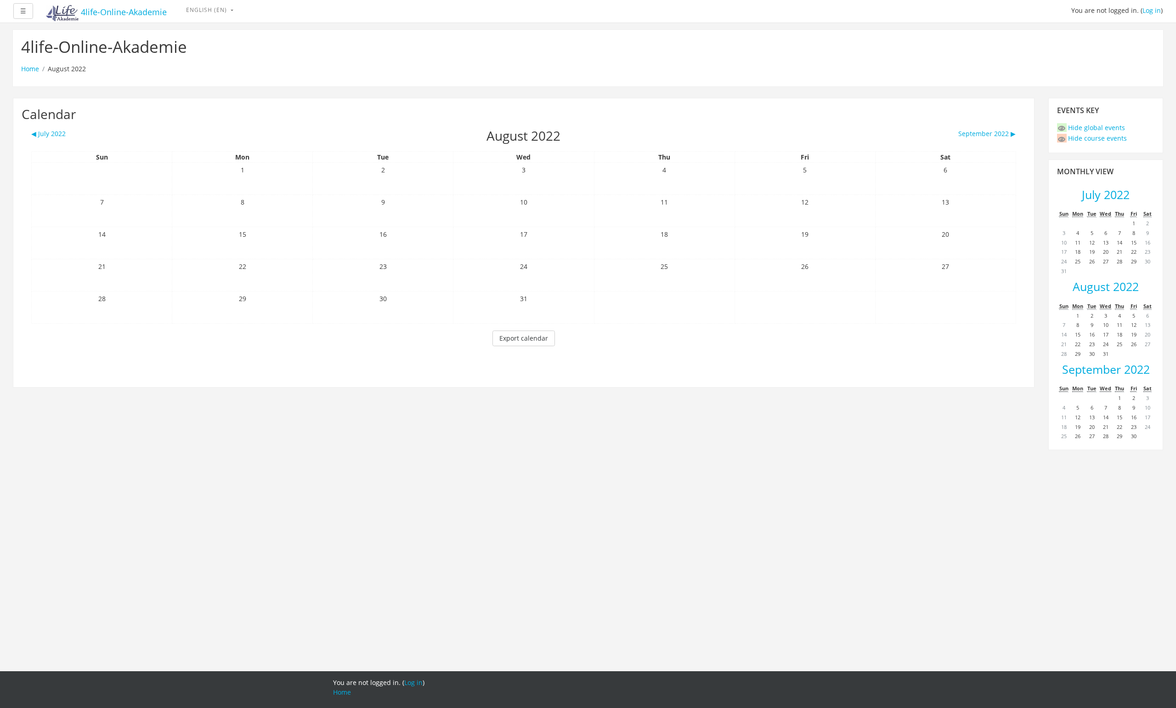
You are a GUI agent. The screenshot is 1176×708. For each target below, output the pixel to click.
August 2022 (1106, 286)
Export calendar (523, 338)
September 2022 (1106, 369)
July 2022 (1106, 194)
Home (30, 68)
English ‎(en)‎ (207, 10)
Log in (1151, 10)
